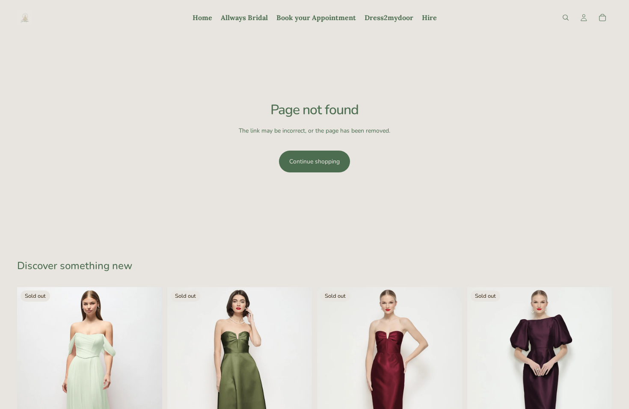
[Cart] (602, 17)
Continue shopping (314, 161)
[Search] (565, 17)
